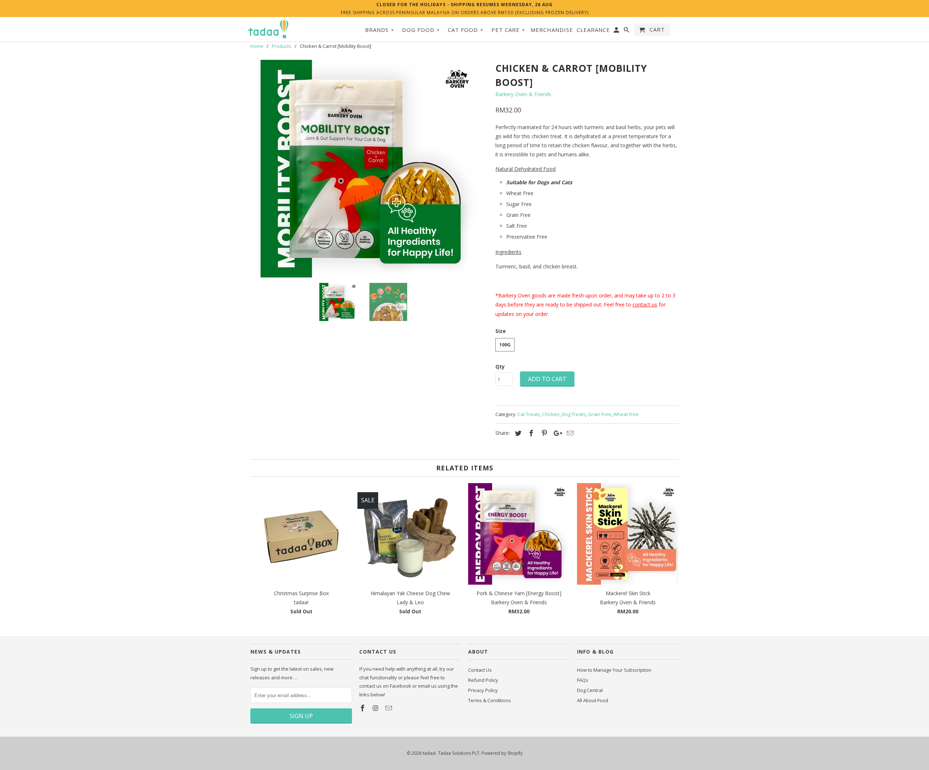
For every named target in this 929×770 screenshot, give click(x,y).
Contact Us (480, 670)
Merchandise (552, 29)
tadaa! (429, 753)
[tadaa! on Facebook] (363, 708)
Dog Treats (574, 414)
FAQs (582, 680)
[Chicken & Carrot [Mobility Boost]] (369, 168)
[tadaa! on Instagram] (376, 708)
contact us (645, 304)
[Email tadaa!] (389, 708)
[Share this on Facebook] (530, 433)
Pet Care (508, 29)
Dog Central (590, 690)
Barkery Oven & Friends (523, 94)
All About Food (592, 700)
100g (505, 344)
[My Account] (617, 31)
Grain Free (599, 414)
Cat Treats (528, 414)
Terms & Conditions (489, 700)
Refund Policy (483, 680)
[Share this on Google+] (556, 433)
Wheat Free (626, 414)
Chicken (551, 414)
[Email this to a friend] (569, 433)
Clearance (593, 29)
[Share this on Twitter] (517, 433)
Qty (500, 366)
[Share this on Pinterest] (543, 433)
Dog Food (421, 29)
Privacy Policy (483, 690)
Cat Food (465, 29)
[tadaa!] (268, 29)
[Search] (627, 31)
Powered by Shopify (502, 753)
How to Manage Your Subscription (614, 670)
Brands (379, 29)
